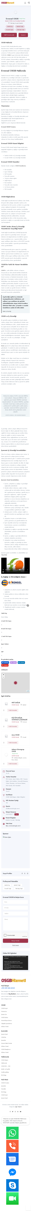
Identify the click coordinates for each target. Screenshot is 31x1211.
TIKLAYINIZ (4, 555)
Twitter (14, 662)
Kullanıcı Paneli (4, 1026)
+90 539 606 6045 (8, 988)
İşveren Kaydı (4, 1034)
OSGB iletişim (4, 1060)
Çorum (24, 758)
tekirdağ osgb (20, 29)
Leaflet (28, 691)
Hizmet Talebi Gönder (6, 1043)
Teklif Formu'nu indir (9, 35)
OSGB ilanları (4, 1017)
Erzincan (25, 722)
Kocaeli (17, 23)
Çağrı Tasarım (18, 1107)
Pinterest (5, 665)
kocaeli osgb (9, 29)
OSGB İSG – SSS (5, 1066)
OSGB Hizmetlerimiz (20, 166)
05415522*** (12, 814)
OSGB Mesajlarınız (5, 1049)
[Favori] (4, 710)
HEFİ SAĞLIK (16, 703)
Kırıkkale (16, 758)
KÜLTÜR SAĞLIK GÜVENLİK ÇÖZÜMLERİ (19, 719)
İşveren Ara (4, 1014)
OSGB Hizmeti (15, 705)
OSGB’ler (3, 1037)
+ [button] (3, 675)
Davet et (23, 35)
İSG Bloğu (3, 1075)
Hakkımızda (4, 1063)
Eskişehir (20, 758)
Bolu (13, 760)
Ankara (16, 760)
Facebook (5, 662)
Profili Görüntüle (13, 710)
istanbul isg (9, 26)
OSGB (8, 55)
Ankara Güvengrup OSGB (18, 750)
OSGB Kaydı (4, 1008)
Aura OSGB (15, 735)
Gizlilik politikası (5, 1072)
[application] (15, 963)
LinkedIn (22, 662)
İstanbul (21, 23)
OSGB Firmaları (5, 1083)
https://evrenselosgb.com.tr (13, 826)
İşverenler (3, 1040)
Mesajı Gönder (15, 941)
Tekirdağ (12, 23)
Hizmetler (3, 1089)
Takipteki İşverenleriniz (6, 1023)
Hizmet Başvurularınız (6, 1020)
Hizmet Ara (4, 1011)
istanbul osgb (20, 26)
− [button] (3, 677)
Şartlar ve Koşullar (5, 1069)
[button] (28, 605)
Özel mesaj (15, 945)
